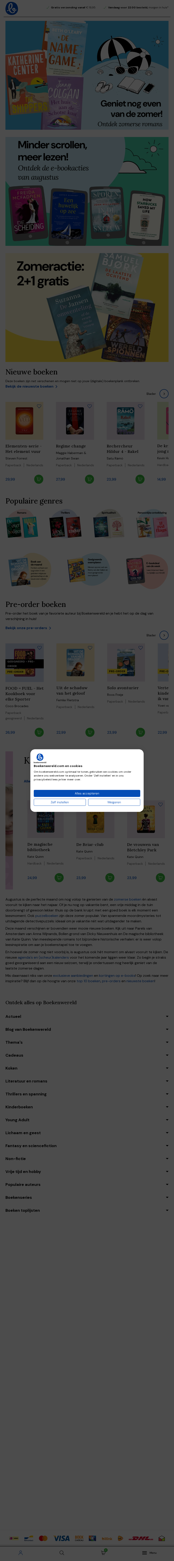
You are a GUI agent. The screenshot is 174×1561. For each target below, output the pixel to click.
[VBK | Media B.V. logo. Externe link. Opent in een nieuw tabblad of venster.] (40, 758)
